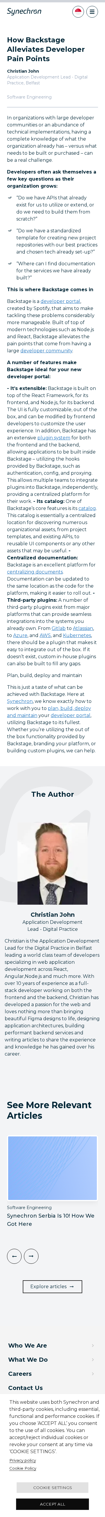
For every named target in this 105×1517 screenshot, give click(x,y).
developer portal (60, 301)
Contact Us (25, 1387)
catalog (87, 508)
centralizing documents (35, 572)
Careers (20, 1373)
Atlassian (83, 628)
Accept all (52, 1504)
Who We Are (27, 1345)
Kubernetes (77, 635)
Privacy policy (22, 1460)
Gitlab (59, 628)
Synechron (20, 701)
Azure (20, 635)
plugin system (53, 438)
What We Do (28, 1359)
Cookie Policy (22, 1468)
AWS (45, 635)
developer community (46, 351)
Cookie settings (52, 1487)
